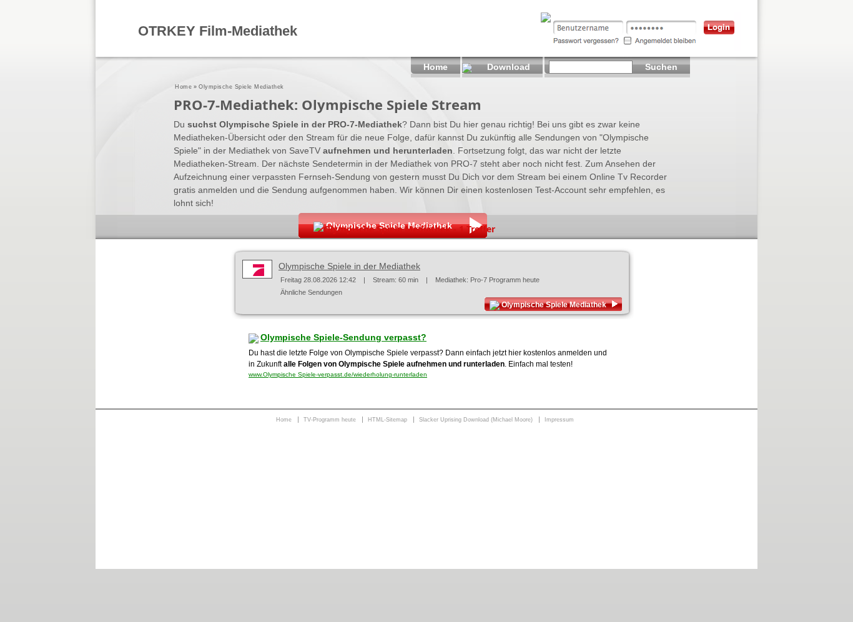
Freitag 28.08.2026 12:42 (318, 280)
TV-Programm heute (329, 420)
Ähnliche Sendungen (311, 292)
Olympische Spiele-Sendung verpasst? (343, 337)
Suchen (661, 67)
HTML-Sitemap (387, 420)
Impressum (559, 420)
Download (508, 67)
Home (183, 87)
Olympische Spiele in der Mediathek (349, 266)
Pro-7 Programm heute (505, 280)
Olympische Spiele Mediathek (553, 304)
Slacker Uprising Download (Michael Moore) (476, 420)
